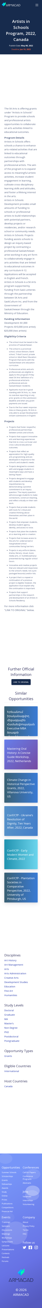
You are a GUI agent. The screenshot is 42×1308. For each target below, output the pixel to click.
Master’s (9, 1023)
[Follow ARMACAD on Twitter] (25, 1247)
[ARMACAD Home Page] (11, 4)
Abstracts (27, 1183)
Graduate (9, 1014)
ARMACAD (21, 1294)
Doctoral (9, 1010)
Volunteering (28, 1204)
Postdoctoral (11, 1036)
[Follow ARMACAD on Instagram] (36, 1247)
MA (6, 1019)
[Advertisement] (21, 80)
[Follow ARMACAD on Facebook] (31, 1247)
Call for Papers (29, 1172)
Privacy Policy (28, 1226)
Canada (8, 1086)
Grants (8, 1056)
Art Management (13, 964)
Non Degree (11, 1027)
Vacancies (27, 1196)
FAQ (24, 1234)
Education (9, 986)
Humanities (10, 995)
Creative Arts (11, 977)
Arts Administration (15, 973)
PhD (6, 1032)
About (25, 1222)
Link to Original (21, 682)
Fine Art (8, 990)
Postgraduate (11, 1040)
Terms (25, 1230)
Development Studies (16, 982)
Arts (6, 969)
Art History (10, 960)
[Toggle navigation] (37, 5)
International (11, 1071)
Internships (28, 1200)
